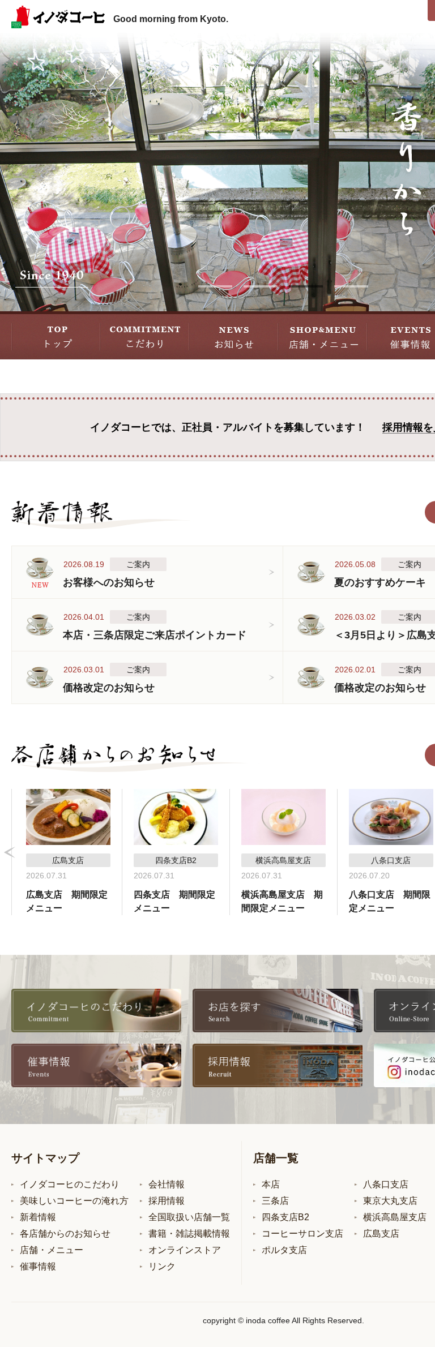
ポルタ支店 (284, 1250)
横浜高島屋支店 (395, 1217)
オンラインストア (184, 1250)
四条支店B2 (285, 1217)
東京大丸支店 (390, 1201)
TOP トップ (55, 335)
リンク (162, 1266)
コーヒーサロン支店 (302, 1233)
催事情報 (38, 1266)
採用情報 (166, 1201)
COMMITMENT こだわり (144, 335)
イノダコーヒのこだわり (70, 1184)
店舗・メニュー (51, 1250)
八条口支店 (385, 1184)
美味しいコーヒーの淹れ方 (74, 1201)
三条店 (275, 1201)
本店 (271, 1184)
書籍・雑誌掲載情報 (189, 1233)
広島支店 (381, 1233)
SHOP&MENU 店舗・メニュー (322, 335)
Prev (10, 852)
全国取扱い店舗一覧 (189, 1217)
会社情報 (166, 1184)
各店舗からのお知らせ (65, 1233)
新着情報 (38, 1217)
